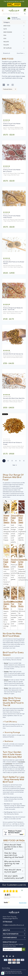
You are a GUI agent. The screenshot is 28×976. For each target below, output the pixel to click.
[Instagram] (6, 956)
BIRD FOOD (7, 25)
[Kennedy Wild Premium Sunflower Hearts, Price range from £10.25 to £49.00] (14, 244)
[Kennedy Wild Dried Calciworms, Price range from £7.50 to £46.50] (14, 336)
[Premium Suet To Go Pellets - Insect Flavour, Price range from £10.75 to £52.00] (14, 198)
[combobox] (13, 14)
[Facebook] (3, 956)
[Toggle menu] (4, 10)
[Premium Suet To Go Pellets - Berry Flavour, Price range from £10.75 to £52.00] (14, 152)
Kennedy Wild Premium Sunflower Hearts (13, 262)
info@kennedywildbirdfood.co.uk (13, 925)
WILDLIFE (6, 41)
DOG (5, 38)
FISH (5, 35)
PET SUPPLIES (8, 48)
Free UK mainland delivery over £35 (14, 1)
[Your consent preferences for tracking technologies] (2, 973)
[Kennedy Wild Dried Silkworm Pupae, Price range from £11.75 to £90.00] (14, 425)
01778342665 (7, 922)
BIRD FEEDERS (8, 32)
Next (14, 465)
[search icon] (25, 14)
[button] (14, 53)
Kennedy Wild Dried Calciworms (13, 354)
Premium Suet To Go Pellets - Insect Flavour (12, 216)
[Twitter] (10, 956)
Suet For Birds (20, 604)
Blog (8, 968)
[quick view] (14, 109)
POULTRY (6, 45)
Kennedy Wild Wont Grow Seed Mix (13, 398)
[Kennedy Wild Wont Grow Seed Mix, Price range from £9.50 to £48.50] (14, 381)
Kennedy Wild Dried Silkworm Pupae (12, 443)
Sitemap (20, 973)
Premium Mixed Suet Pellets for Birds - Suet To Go (13, 308)
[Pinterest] (13, 956)
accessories (8, 763)
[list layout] (8, 85)
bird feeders (21, 761)
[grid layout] (4, 85)
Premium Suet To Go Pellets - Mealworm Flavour (12, 124)
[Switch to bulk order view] (12, 85)
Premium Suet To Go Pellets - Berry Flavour (12, 170)
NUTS (5, 29)
